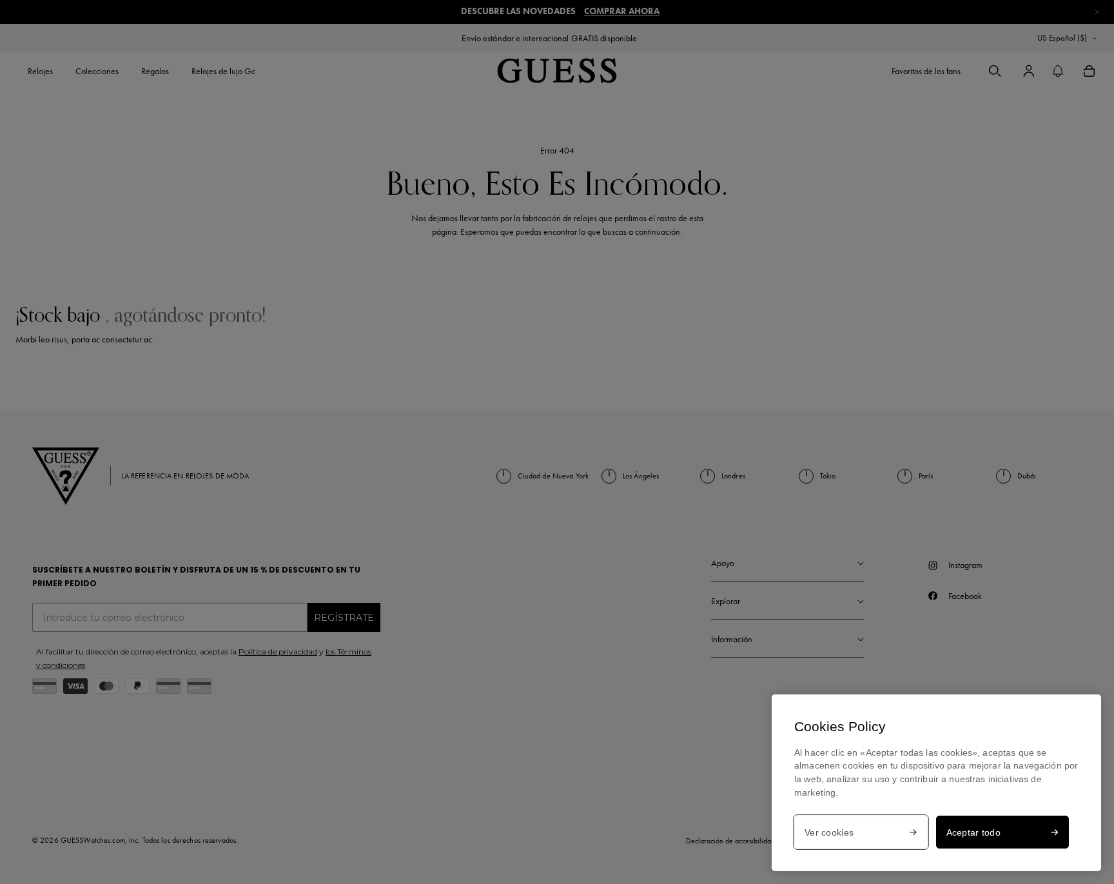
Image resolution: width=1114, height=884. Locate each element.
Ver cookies (829, 832)
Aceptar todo (973, 832)
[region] (936, 782)
